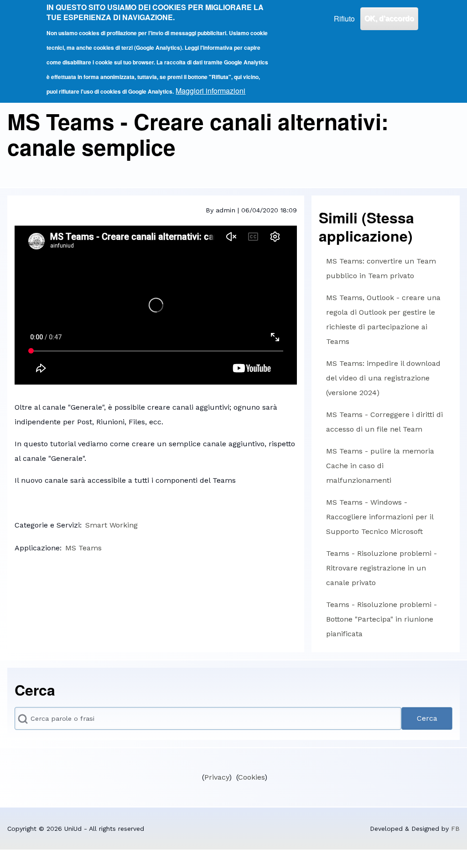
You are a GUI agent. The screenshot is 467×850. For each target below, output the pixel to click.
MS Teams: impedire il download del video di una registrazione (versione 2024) (383, 378)
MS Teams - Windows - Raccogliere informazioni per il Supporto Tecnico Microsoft (379, 517)
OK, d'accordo (389, 18)
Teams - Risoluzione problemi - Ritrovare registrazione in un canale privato (381, 568)
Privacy (216, 777)
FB (455, 828)
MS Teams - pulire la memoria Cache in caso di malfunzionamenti (380, 466)
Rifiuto (344, 18)
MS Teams (83, 548)
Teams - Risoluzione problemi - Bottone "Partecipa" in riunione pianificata (381, 619)
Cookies (251, 777)
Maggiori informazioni (210, 90)
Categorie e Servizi (47, 525)
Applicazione (37, 548)
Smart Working (111, 525)
